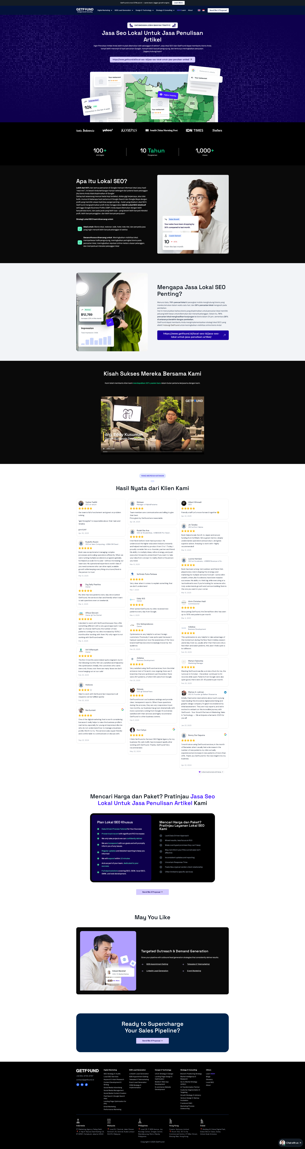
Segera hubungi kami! (152, 51)
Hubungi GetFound (171, 325)
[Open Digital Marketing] (111, 10)
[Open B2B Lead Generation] (132, 10)
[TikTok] (86, 1084)
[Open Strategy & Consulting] (174, 10)
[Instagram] (77, 1084)
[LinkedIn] (82, 1084)
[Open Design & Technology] (153, 10)
